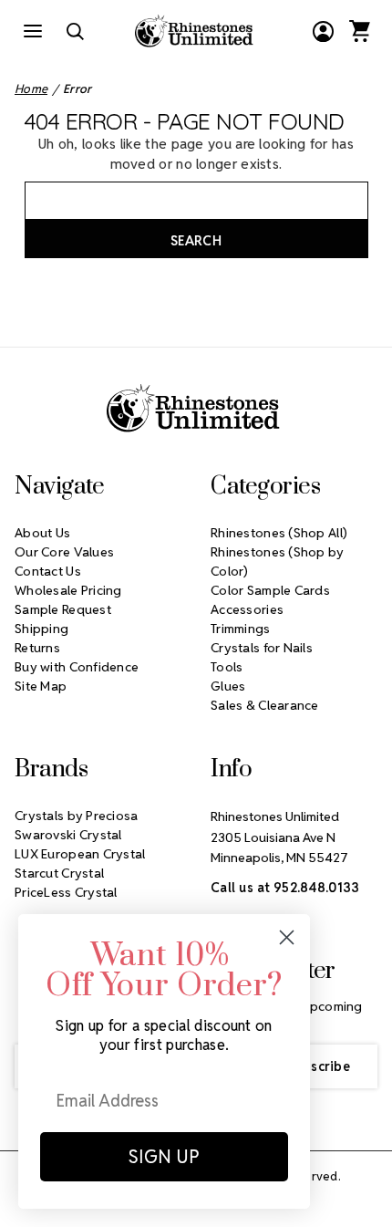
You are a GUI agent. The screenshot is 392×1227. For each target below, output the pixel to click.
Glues (228, 686)
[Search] (75, 31)
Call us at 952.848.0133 (285, 887)
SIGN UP (164, 1157)
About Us (42, 533)
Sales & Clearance (265, 705)
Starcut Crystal (59, 873)
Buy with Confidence (77, 667)
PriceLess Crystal (66, 892)
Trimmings (241, 628)
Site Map (41, 686)
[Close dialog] (287, 937)
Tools (226, 667)
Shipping (41, 628)
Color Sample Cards (270, 590)
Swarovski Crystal (68, 835)
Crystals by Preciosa (77, 815)
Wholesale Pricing (68, 590)
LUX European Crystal (80, 854)
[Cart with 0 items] (359, 31)
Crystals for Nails (262, 647)
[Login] (322, 31)
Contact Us (48, 571)
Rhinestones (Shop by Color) (278, 561)
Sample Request (63, 609)
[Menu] (33, 31)
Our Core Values (64, 552)
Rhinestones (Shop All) (279, 533)
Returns (37, 647)
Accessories (247, 609)
